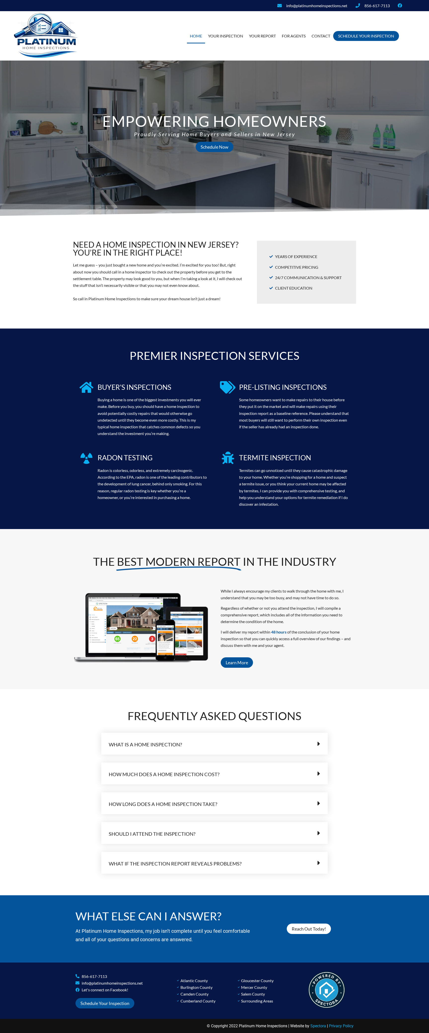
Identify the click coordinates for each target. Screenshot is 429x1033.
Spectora (318, 1026)
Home (196, 35)
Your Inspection (225, 35)
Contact (321, 35)
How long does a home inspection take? (163, 804)
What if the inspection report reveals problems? (175, 863)
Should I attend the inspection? (152, 834)
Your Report (262, 35)
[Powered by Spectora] (326, 1006)
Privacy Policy (341, 1026)
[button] (214, 744)
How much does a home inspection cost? (164, 774)
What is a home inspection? (145, 744)
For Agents (294, 35)
